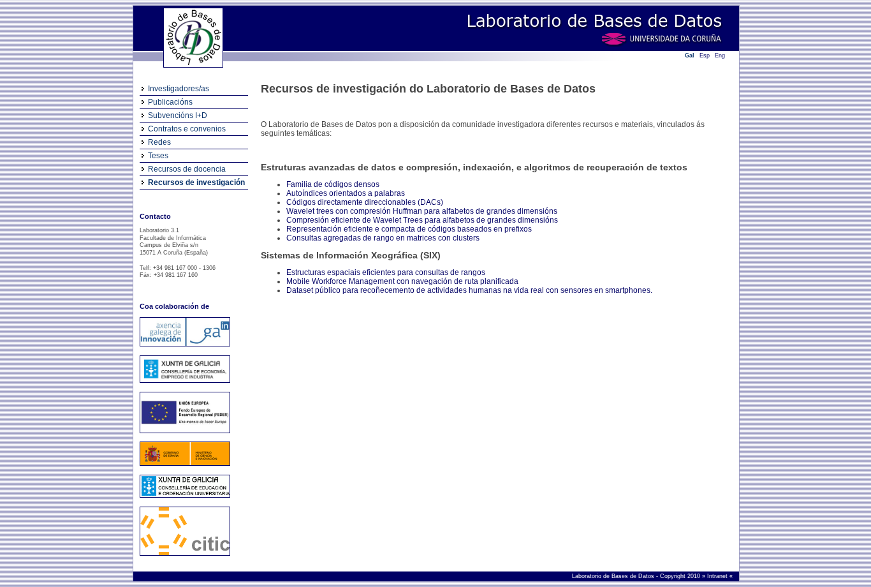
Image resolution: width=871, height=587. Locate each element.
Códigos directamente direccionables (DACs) (364, 202)
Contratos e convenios (187, 128)
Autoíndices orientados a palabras (345, 193)
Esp (704, 55)
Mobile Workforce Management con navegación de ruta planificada (402, 281)
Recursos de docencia (187, 169)
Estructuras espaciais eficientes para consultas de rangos (385, 272)
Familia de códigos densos (332, 184)
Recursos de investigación (196, 182)
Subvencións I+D (177, 115)
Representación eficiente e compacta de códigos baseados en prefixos (409, 229)
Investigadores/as (178, 88)
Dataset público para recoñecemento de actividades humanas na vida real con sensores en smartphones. (469, 290)
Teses (158, 155)
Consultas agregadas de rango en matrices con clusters (382, 238)
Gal (689, 55)
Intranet (718, 576)
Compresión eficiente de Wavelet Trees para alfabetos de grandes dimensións (422, 220)
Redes (159, 142)
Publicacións (170, 102)
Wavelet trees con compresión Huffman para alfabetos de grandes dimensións (421, 211)
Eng (720, 55)
